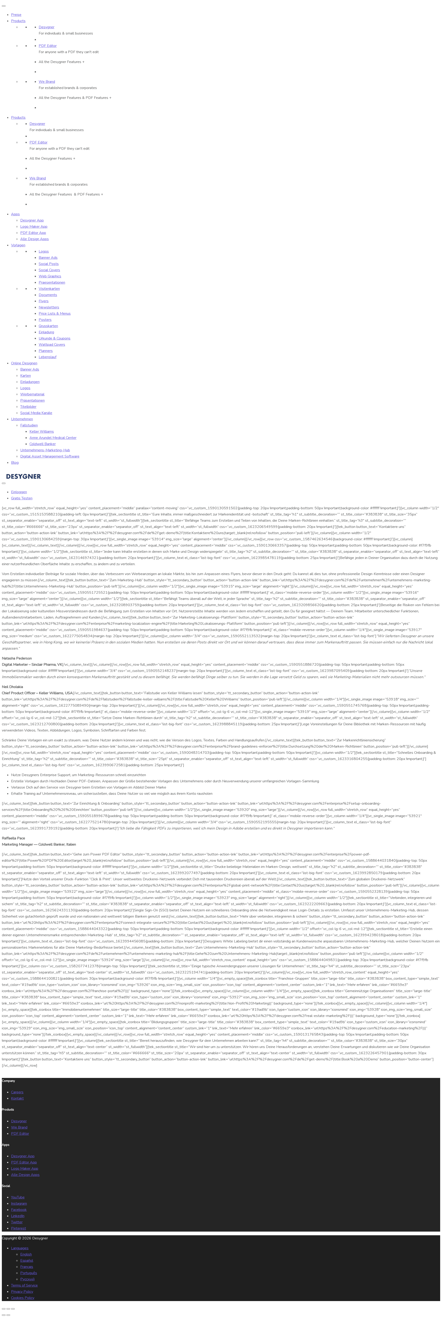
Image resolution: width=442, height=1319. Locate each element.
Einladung (46, 332)
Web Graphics (50, 276)
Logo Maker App (24, 1168)
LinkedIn (17, 1215)
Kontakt (17, 1098)
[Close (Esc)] (4, 1309)
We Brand (19, 1127)
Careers (17, 1092)
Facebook (19, 1209)
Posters (45, 319)
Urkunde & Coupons (54, 338)
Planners (46, 350)
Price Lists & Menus (55, 313)
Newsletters (49, 307)
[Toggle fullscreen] (8, 1309)
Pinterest (18, 1228)
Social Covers (49, 270)
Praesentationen (52, 282)
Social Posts (49, 263)
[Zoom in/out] (13, 1309)
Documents (48, 294)
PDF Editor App (24, 1162)
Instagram (19, 1203)
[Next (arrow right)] (8, 1315)
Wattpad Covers (52, 344)
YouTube (18, 1197)
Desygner (19, 1121)
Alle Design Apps (25, 1174)
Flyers (44, 301)
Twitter (17, 1222)
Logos (44, 251)
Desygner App (23, 1156)
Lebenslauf (47, 357)
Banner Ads (48, 257)
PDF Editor (20, 1133)
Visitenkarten (49, 288)
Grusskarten (48, 325)
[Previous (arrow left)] (4, 1315)
